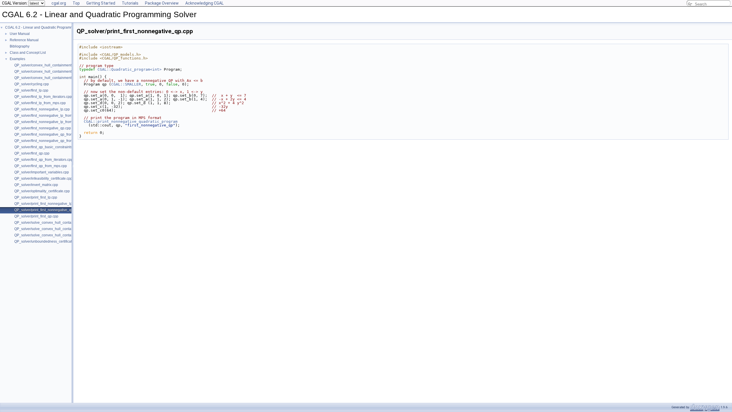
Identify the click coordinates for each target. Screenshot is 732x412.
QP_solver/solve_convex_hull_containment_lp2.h (53, 223)
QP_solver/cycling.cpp (31, 84)
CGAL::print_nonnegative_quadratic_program (131, 121)
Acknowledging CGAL (204, 3)
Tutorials (130, 3)
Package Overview (162, 3)
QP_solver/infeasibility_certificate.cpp (43, 179)
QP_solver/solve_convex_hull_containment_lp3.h (53, 229)
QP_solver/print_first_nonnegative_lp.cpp (46, 204)
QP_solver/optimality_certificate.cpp (42, 191)
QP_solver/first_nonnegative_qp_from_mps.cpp (51, 141)
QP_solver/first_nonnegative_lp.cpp (42, 109)
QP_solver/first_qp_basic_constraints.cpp (46, 147)
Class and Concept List (28, 53)
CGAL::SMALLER (126, 84)
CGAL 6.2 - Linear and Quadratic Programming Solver (47, 27)
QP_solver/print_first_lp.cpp (35, 197)
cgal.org (58, 3)
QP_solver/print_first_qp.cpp (36, 216)
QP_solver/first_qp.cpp (31, 153)
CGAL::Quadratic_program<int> (130, 69)
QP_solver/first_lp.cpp (31, 90)
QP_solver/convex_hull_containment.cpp (46, 78)
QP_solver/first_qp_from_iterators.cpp (43, 160)
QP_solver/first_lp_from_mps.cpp (40, 103)
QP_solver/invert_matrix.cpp (36, 185)
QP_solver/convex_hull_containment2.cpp (47, 65)
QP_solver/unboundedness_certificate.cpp (47, 241)
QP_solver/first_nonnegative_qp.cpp (42, 128)
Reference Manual (24, 40)
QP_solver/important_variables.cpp (41, 172)
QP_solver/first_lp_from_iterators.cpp (43, 97)
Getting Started (100, 3)
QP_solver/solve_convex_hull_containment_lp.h (51, 235)
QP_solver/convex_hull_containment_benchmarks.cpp (56, 72)
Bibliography (19, 46)
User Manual (20, 34)
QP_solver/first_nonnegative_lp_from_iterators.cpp (53, 116)
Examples (17, 59)
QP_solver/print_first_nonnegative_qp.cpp (47, 210)
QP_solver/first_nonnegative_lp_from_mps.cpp (50, 122)
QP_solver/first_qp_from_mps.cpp (40, 166)
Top (76, 3)
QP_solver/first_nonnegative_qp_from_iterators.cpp (54, 134)
